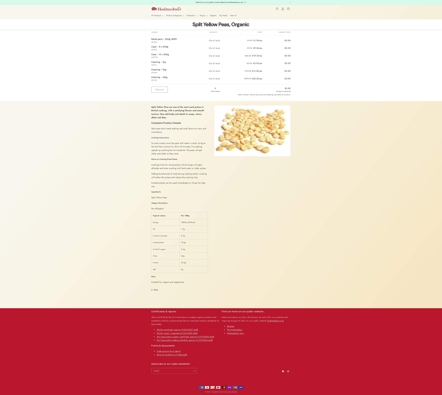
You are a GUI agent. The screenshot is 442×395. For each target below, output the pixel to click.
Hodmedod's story (235, 333)
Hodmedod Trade (217, 392)
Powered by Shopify (230, 392)
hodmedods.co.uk (275, 320)
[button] (157, 15)
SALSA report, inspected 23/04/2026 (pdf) (177, 333)
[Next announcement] (290, 2)
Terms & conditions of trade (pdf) (172, 354)
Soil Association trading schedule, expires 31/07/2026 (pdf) (185, 340)
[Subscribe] (194, 371)
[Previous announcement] (152, 2)
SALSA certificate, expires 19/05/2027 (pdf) (177, 329)
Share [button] (156, 290)
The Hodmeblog (234, 329)
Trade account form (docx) (169, 351)
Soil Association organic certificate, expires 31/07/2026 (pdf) (185, 336)
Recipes (230, 326)
